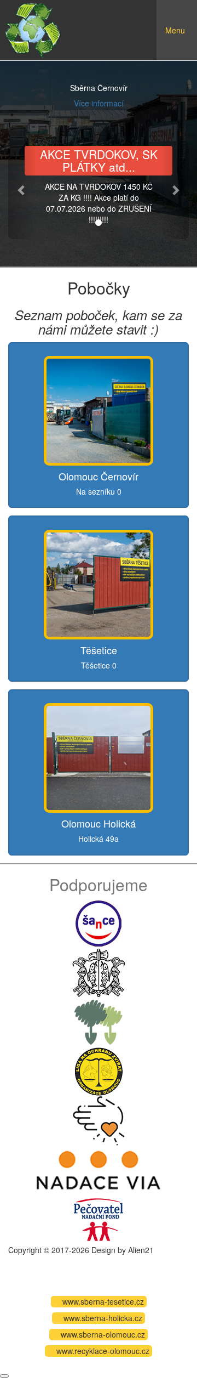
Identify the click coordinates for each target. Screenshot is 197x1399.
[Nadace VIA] (98, 1168)
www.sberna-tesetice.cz (103, 1301)
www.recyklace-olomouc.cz (102, 1350)
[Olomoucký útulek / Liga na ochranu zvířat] (98, 1069)
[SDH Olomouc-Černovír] (98, 971)
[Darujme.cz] (99, 1119)
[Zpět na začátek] (4, 1376)
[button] (22, 189)
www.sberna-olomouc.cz (103, 1334)
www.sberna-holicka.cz (102, 1317)
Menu (181, 38)
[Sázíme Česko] (98, 1020)
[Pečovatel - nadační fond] (98, 1218)
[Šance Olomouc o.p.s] (98, 921)
